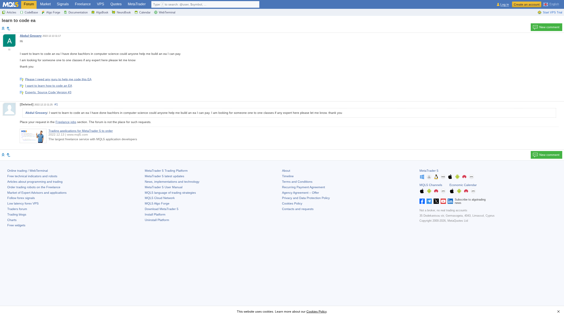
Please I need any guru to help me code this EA (58, 79)
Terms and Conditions (297, 181)
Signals (63, 4)
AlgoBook (102, 12)
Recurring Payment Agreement (303, 187)
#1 (56, 104)
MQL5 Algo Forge (157, 203)
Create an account (527, 4)
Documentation (78, 12)
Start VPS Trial (552, 12)
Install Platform (155, 214)
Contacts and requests (298, 209)
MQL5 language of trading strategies (170, 192)
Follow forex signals (21, 198)
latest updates (164, 176)
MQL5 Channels (430, 185)
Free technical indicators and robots (32, 176)
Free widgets (16, 225)
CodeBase (31, 12)
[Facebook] (422, 201)
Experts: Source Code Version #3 (48, 92)
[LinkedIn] (450, 201)
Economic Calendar (463, 185)
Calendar (144, 12)
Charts (12, 220)
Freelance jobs (66, 122)
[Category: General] (8, 28)
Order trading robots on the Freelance (33, 187)
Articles (11, 12)
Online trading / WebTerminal (27, 170)
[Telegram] (429, 201)
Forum (29, 4)
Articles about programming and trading (35, 181)
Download (161, 209)
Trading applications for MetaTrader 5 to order (80, 131)
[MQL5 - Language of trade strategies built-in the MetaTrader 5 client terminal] (11, 4)
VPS (100, 4)
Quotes (116, 4)
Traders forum (17, 209)
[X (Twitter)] (436, 201)
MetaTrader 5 (428, 170)
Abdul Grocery (31, 35)
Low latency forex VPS (23, 203)
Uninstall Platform (157, 220)
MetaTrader (137, 4)
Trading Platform (166, 170)
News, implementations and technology (172, 181)
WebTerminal (167, 12)
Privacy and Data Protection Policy (306, 198)
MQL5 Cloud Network (160, 198)
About (286, 170)
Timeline (288, 176)
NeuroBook (124, 12)
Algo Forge (53, 12)
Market (45, 4)
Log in (504, 4)
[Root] (3, 28)
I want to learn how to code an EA (48, 85)
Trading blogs (16, 214)
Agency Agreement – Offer (300, 192)
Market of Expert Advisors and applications (37, 192)
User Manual (163, 187)
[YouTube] (443, 201)
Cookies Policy (292, 203)
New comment (549, 27)
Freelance (83, 4)
